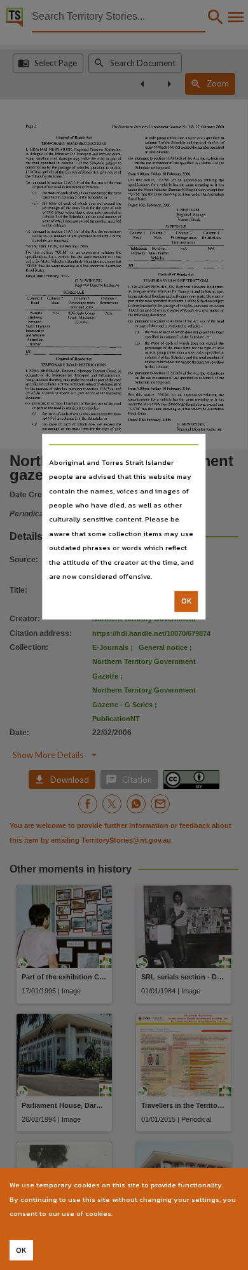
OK (186, 601)
